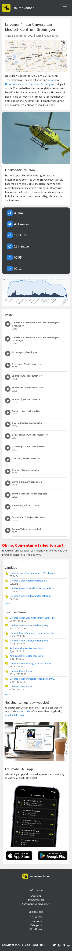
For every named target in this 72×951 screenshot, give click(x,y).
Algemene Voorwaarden (36, 904)
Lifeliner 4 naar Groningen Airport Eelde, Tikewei (33, 617)
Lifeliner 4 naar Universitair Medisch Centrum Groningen (33, 678)
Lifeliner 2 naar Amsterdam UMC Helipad (30, 595)
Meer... (8, 603)
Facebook (36, 921)
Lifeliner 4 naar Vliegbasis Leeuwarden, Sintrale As (33, 633)
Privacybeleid (36, 899)
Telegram (36, 925)
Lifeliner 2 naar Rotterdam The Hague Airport (33, 588)
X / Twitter (36, 917)
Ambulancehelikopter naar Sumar (27, 648)
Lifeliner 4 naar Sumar (21, 671)
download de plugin (15, 714)
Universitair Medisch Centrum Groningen (29, 84)
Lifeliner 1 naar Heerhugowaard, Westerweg (33, 573)
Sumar (50, 80)
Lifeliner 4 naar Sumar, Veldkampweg (29, 625)
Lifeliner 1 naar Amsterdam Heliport (28, 580)
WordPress (36, 929)
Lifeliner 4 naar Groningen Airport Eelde (30, 663)
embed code (23, 711)
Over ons (36, 895)
